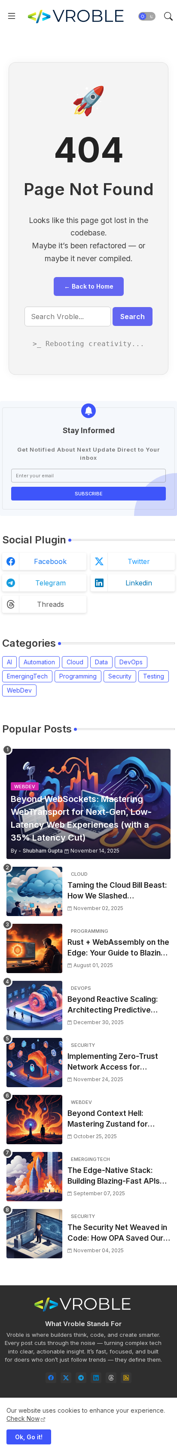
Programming (78, 676)
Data (101, 662)
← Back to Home (88, 286)
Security (119, 676)
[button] (147, 16)
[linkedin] (96, 1377)
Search (132, 316)
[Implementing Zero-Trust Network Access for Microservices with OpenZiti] (34, 1062)
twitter (139, 561)
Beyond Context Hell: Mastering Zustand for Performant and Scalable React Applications (111, 1119)
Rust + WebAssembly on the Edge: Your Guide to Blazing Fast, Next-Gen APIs (118, 948)
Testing (153, 676)
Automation (39, 662)
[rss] (126, 1377)
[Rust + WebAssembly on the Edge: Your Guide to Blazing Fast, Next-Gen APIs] (34, 948)
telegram (50, 583)
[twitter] (66, 1377)
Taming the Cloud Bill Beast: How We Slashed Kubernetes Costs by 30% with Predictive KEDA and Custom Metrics (117, 891)
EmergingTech (27, 676)
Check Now (23, 1418)
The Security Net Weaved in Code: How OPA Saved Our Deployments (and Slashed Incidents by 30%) (117, 1233)
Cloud (75, 662)
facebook (50, 561)
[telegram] (81, 1377)
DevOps (131, 662)
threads (50, 604)
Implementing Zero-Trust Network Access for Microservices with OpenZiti (117, 1062)
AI (9, 662)
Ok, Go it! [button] (29, 1437)
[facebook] (51, 1377)
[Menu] (11, 16)
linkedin (138, 583)
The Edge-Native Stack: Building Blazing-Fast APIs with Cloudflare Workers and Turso (118, 1176)
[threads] (111, 1377)
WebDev (19, 690)
